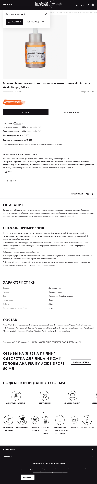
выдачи (16, 127)
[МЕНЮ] (4, 4)
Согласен (27, 477)
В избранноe (73, 112)
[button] (43, 412)
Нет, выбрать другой (36, 22)
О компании (9, 449)
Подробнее (7, 171)
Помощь (7, 456)
